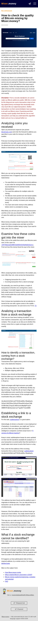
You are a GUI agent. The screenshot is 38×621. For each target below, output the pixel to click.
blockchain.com (6, 132)
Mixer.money (5, 616)
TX (36, 306)
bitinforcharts (5, 563)
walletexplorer (14, 419)
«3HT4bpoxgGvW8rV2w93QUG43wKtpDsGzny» (17, 245)
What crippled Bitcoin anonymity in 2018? (18, 574)
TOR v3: (21, 595)
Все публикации (6, 10)
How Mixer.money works (13, 572)
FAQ (6, 581)
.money (8, 3)
